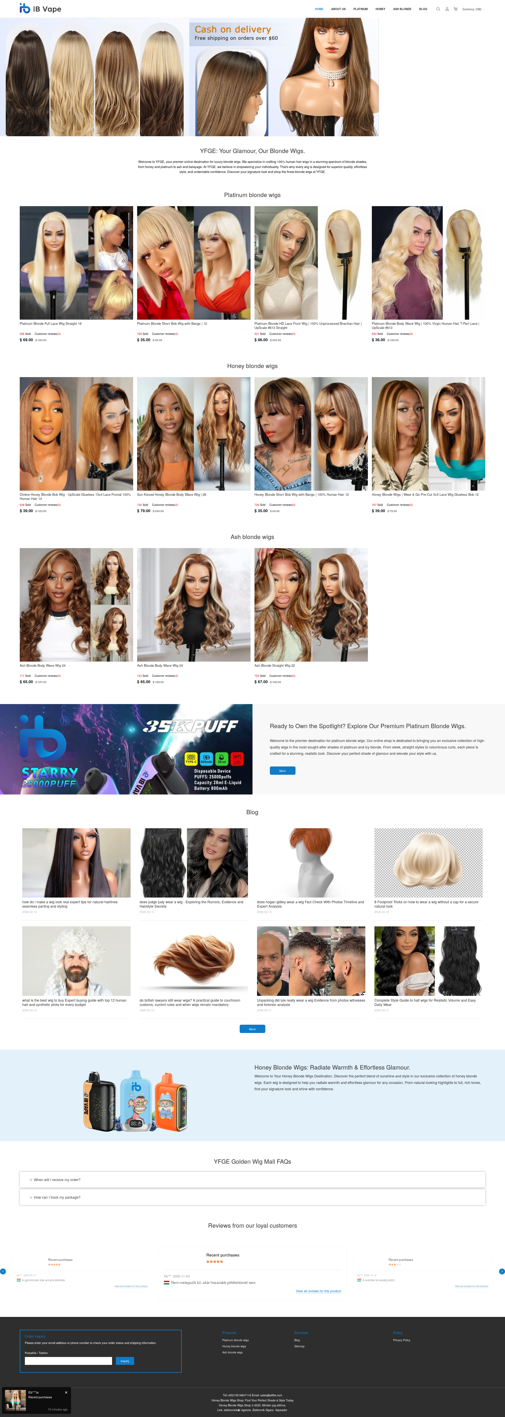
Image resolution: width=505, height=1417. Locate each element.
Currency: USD (472, 9)
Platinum (361, 9)
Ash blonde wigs (232, 1352)
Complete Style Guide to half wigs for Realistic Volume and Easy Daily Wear (425, 1002)
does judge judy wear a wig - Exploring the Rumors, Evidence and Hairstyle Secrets (191, 904)
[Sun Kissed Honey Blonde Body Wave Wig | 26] (194, 434)
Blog (423, 9)
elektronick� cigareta (237, 1410)
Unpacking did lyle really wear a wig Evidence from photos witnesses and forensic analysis (311, 1002)
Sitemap (299, 1346)
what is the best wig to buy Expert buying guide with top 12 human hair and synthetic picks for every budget (74, 1002)
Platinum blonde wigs (235, 1340)
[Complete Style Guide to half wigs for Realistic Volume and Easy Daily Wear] (428, 961)
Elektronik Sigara (263, 1410)
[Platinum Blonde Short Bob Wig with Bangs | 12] (194, 263)
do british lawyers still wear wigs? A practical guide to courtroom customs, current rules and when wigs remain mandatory (190, 1002)
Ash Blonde (402, 9)
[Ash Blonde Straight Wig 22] (311, 605)
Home (319, 9)
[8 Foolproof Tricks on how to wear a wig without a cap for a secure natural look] (428, 863)
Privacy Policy (401, 1340)
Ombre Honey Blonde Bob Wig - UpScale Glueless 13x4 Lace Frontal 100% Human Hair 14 (75, 496)
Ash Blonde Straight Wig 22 (274, 665)
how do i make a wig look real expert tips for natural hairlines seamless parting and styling (70, 904)
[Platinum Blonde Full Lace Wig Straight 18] (76, 263)
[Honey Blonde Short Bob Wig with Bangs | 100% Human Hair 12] (311, 434)
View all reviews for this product (318, 1290)
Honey (380, 9)
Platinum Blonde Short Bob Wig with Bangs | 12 (172, 323)
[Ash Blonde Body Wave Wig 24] (76, 605)
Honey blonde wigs (234, 1346)
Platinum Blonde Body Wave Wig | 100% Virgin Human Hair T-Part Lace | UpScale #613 (425, 325)
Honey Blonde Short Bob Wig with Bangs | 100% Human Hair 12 (301, 494)
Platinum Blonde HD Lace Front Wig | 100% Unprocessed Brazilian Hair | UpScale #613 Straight (308, 325)
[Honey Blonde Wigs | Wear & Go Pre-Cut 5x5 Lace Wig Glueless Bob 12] (428, 434)
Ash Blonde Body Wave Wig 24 (42, 665)
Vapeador (281, 1410)
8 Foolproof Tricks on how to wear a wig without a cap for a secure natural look (426, 904)
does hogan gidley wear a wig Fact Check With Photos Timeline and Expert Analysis (310, 904)
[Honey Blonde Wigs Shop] (40, 11)
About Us (338, 9)
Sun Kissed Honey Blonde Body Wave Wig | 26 (171, 494)
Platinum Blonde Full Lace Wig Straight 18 (50, 323)
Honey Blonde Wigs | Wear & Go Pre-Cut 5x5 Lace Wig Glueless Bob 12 (425, 494)
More (282, 771)
